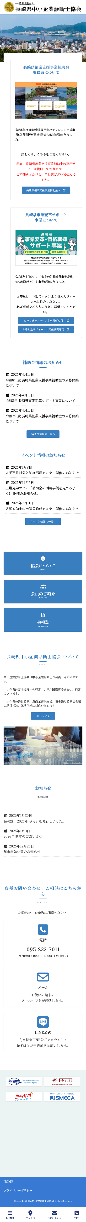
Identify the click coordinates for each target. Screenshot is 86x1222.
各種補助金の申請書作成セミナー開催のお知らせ (42, 508)
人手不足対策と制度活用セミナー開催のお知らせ (42, 472)
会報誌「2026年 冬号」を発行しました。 (35, 821)
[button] (46, 190)
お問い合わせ (54, 1218)
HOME (8, 1181)
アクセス (30, 1218)
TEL (76, 1218)
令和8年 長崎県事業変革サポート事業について (40, 400)
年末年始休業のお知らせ (22, 851)
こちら (41, 154)
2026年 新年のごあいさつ (23, 836)
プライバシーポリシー (18, 1190)
